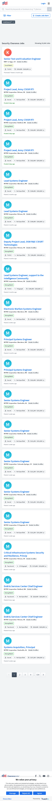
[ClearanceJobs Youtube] (44, 776)
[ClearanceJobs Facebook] (35, 776)
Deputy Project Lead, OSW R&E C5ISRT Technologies (24, 243)
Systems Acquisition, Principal (19, 647)
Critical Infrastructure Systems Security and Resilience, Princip (24, 554)
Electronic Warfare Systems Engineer (22, 308)
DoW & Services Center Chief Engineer (23, 586)
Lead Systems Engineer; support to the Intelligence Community (24, 277)
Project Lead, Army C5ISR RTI (19, 89)
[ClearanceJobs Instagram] (48, 776)
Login (43, 3)
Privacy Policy (7, 799)
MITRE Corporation (10, 92)
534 (38, 675)
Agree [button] (39, 793)
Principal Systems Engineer (18, 339)
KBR (5, 62)
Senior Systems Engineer (16, 400)
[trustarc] (44, 799)
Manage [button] (12, 793)
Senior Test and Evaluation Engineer (22, 58)
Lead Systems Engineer (16, 180)
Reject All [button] (26, 793)
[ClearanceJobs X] (39, 776)
